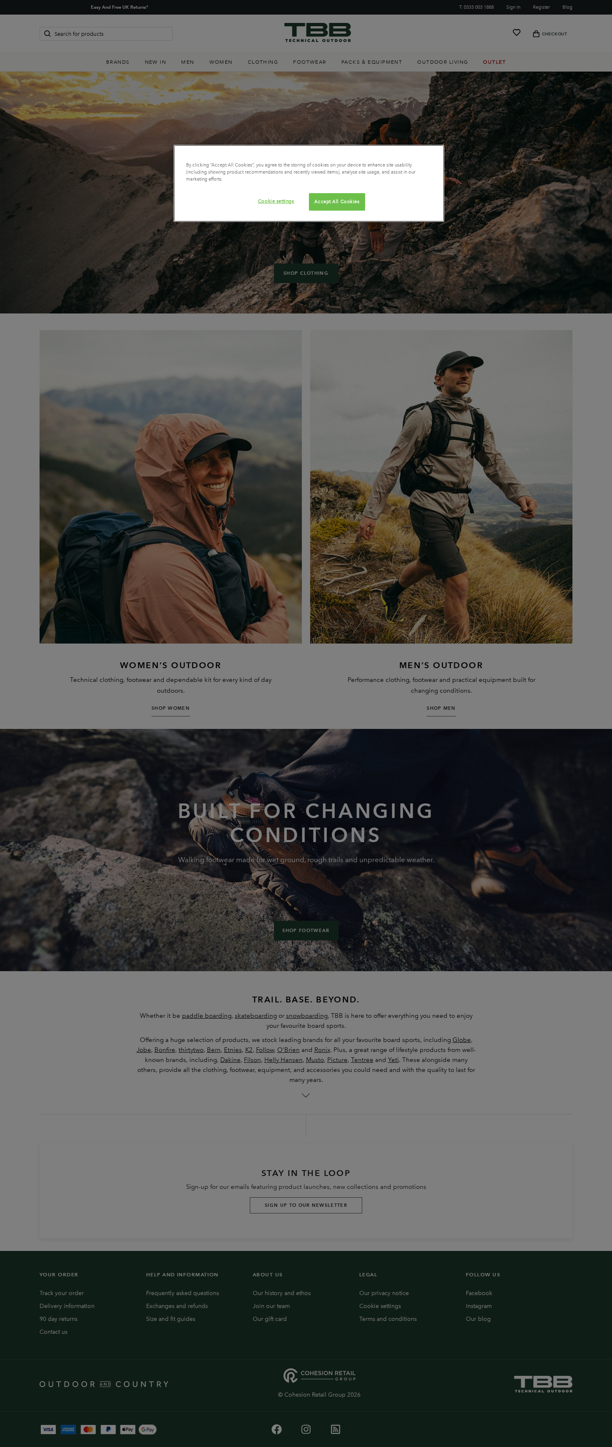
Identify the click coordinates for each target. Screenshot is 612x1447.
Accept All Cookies (336, 201)
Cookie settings (276, 201)
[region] (309, 183)
